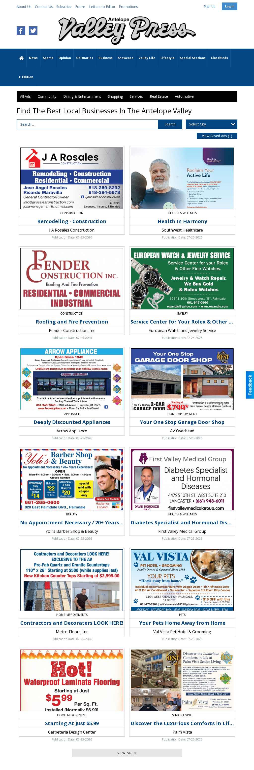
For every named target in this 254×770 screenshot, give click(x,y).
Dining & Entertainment (82, 96)
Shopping (115, 96)
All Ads (25, 96)
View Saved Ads (217, 135)
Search (170, 124)
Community (47, 96)
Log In (229, 6)
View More (127, 752)
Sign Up (210, 6)
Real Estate (159, 96)
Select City (197, 124)
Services (136, 96)
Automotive (184, 96)
